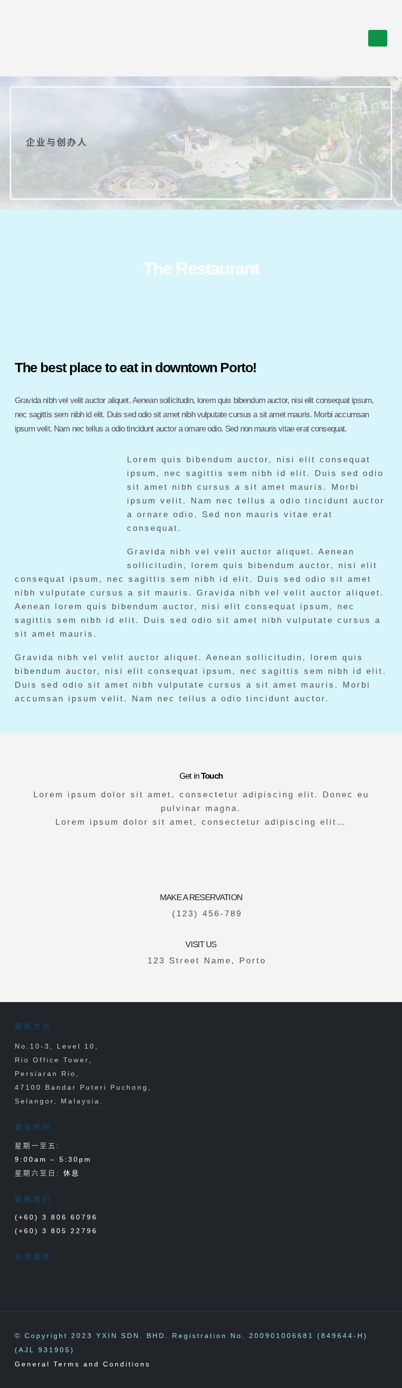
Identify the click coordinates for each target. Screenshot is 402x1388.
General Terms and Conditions (83, 1364)
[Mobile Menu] (377, 38)
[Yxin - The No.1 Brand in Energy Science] (43, 38)
